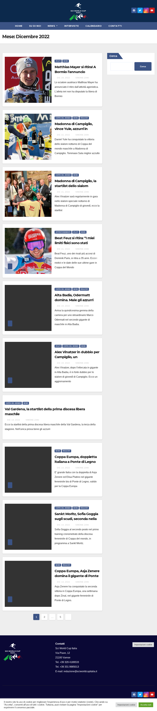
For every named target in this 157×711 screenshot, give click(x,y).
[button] (154, 26)
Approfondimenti (63, 232)
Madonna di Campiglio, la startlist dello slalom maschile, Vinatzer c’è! (75, 186)
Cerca (143, 66)
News (52, 26)
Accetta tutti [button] (145, 705)
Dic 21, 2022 (63, 192)
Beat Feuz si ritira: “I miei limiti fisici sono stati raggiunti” (74, 243)
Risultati (84, 118)
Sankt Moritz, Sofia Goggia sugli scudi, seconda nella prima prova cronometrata (77, 519)
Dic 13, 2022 (63, 582)
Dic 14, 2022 (13, 420)
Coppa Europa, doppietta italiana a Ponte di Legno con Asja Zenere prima (76, 462)
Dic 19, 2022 (63, 306)
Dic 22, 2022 (63, 135)
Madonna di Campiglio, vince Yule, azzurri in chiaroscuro (74, 129)
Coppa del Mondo (63, 118)
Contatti (115, 26)
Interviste (71, 26)
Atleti (58, 61)
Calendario (93, 26)
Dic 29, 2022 (63, 78)
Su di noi (35, 26)
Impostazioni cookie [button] (143, 644)
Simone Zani (82, 78)
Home (18, 26)
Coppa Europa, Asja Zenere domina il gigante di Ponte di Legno (77, 576)
